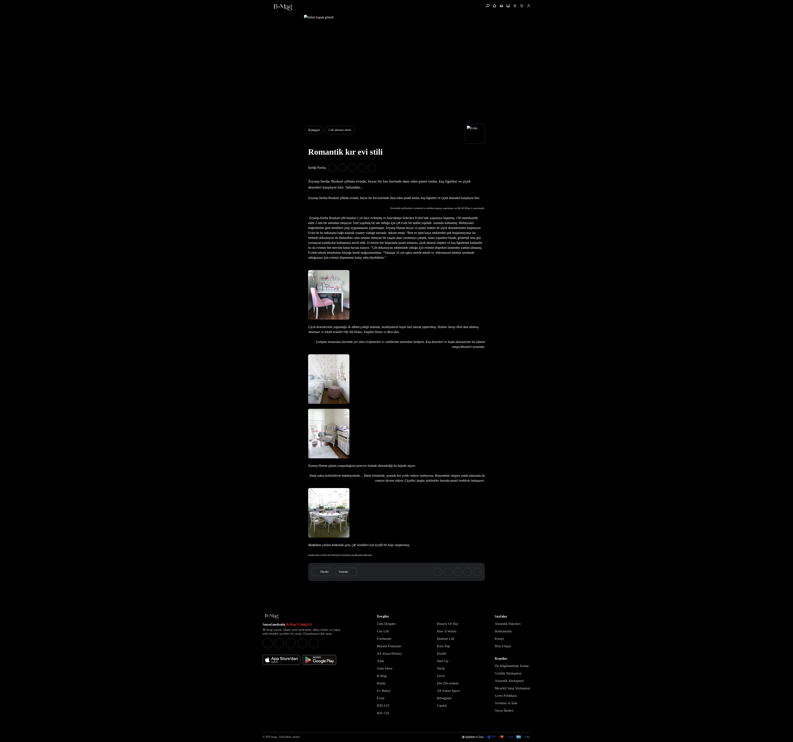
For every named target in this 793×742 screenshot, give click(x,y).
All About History (389, 653)
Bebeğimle (444, 698)
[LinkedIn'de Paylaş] (362, 168)
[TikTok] (314, 643)
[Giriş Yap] (528, 6)
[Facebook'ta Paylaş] (332, 168)
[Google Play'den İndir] (319, 660)
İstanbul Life (446, 638)
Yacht (441, 668)
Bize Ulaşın (503, 646)
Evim (380, 698)
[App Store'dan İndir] (281, 660)
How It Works (447, 631)
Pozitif (441, 653)
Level (441, 676)
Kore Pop (443, 646)
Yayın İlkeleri (504, 710)
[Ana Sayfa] (272, 616)
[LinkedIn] (302, 643)
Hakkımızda (503, 631)
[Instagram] (268, 643)
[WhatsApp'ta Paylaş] (352, 168)
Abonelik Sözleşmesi (509, 681)
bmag (274, 736)
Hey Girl (383, 713)
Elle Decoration (448, 683)
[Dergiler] (501, 6)
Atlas (380, 661)
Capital (442, 705)
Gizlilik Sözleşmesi (508, 673)
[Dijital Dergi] (508, 6)
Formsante (384, 638)
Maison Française (389, 646)
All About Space (448, 690)
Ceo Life (383, 631)
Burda (381, 683)
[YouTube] (279, 643)
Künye (499, 638)
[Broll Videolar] (515, 6)
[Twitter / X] (291, 643)
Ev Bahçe (383, 690)
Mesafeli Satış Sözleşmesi (512, 688)
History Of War (447, 624)
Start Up (443, 661)
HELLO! (383, 705)
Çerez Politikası (505, 695)
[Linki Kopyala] (477, 572)
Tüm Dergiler (386, 624)
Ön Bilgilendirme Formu (512, 666)
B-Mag (382, 676)
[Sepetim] (522, 6)
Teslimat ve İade (506, 703)
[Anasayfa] (494, 6)
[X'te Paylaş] (342, 168)
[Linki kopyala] (372, 168)
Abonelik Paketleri (508, 624)
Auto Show (385, 668)
